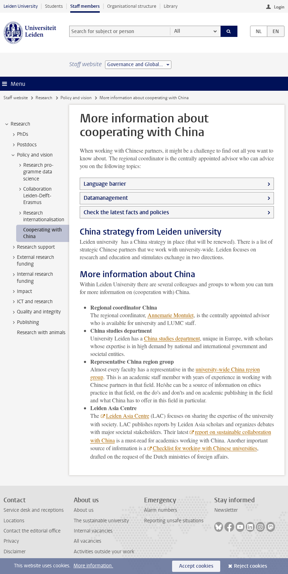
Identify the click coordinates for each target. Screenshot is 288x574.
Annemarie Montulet (171, 315)
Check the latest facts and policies (126, 212)
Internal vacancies (93, 531)
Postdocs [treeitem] (27, 144)
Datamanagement (106, 198)
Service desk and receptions (34, 510)
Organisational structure (131, 6)
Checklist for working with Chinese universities (205, 448)
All (177, 31)
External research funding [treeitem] (35, 260)
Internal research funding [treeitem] (35, 277)
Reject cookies (250, 566)
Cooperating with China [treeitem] (42, 233)
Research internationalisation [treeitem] (43, 216)
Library (170, 6)
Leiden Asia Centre (127, 415)
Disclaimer (15, 551)
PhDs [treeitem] (22, 134)
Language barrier (105, 183)
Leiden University (21, 6)
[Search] (229, 31)
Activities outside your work (104, 551)
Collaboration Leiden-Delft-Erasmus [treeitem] (37, 196)
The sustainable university (101, 520)
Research (43, 98)
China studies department (172, 338)
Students (54, 6)
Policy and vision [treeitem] (35, 155)
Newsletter (226, 510)
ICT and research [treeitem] (35, 301)
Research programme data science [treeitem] (38, 172)
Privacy (11, 541)
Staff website (16, 98)
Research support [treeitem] (36, 247)
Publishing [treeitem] (28, 322)
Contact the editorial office (32, 531)
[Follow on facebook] (229, 527)
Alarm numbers (160, 510)
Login (279, 7)
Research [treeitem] (20, 124)
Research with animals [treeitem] (41, 332)
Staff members (85, 6)
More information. (93, 565)
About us (83, 510)
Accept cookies (196, 566)
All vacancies (87, 541)
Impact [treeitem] (24, 291)
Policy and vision (76, 98)
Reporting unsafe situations (173, 520)
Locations (14, 520)
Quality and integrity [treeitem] (39, 311)
